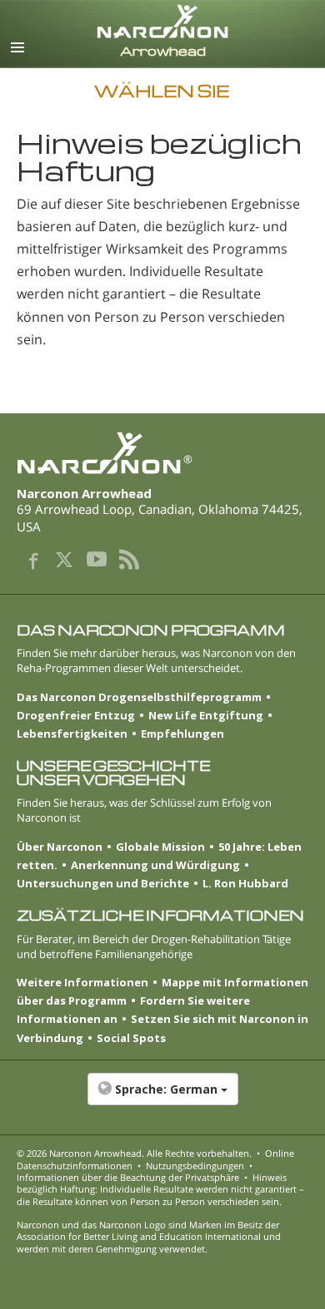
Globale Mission (160, 846)
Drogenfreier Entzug (76, 715)
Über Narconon (59, 846)
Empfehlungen (182, 733)
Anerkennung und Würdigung (155, 864)
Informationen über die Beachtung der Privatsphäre (128, 1177)
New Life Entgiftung (205, 715)
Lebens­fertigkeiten (72, 733)
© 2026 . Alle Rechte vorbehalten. (134, 1153)
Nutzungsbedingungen (195, 1165)
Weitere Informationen (82, 982)
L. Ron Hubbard (245, 883)
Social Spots (131, 1037)
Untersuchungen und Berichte (103, 883)
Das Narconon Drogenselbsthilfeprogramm (139, 696)
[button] (162, 1098)
